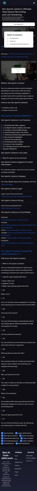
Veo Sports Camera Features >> (17, 115)
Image (16, 472)
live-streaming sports (11, 441)
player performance (24, 433)
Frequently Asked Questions (19, 44)
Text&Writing (18, 462)
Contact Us (29, 461)
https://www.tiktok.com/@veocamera (19, 230)
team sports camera (11, 436)
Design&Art (18, 468)
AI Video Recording (21, 57)
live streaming (8, 433)
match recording (27, 436)
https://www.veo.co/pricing (10, 208)
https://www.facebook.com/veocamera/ (14, 220)
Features (13, 41)
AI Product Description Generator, (20, 54)
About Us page (7, 184)
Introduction (14, 38)
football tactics (9, 443)
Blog (16, 459)
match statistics (28, 441)
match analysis (28, 438)
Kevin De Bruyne (23, 443)
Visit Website (18, 24)
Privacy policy (29, 455)
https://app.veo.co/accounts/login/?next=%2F (16, 196)
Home (16, 456)
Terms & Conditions (31, 458)
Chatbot (17, 465)
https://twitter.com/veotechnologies (19, 238)
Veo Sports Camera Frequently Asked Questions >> (16, 252)
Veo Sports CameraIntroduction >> (17, 48)
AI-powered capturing (11, 438)
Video (16, 475)
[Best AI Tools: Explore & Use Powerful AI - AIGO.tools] (4, 2)
